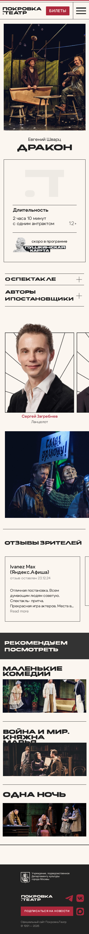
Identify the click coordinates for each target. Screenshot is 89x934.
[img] (44, 819)
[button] (47, 911)
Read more (19, 611)
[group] (39, 372)
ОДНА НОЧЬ (34, 795)
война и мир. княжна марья (36, 737)
